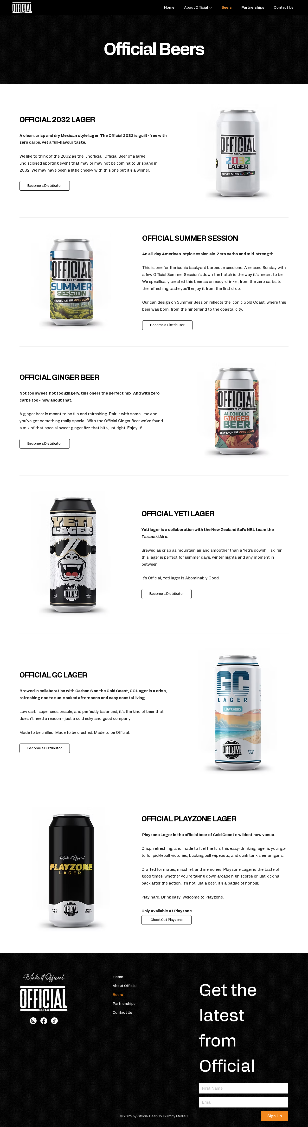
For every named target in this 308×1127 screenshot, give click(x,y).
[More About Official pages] (210, 8)
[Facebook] (43, 1020)
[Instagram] (33, 1020)
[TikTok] (54, 1020)
